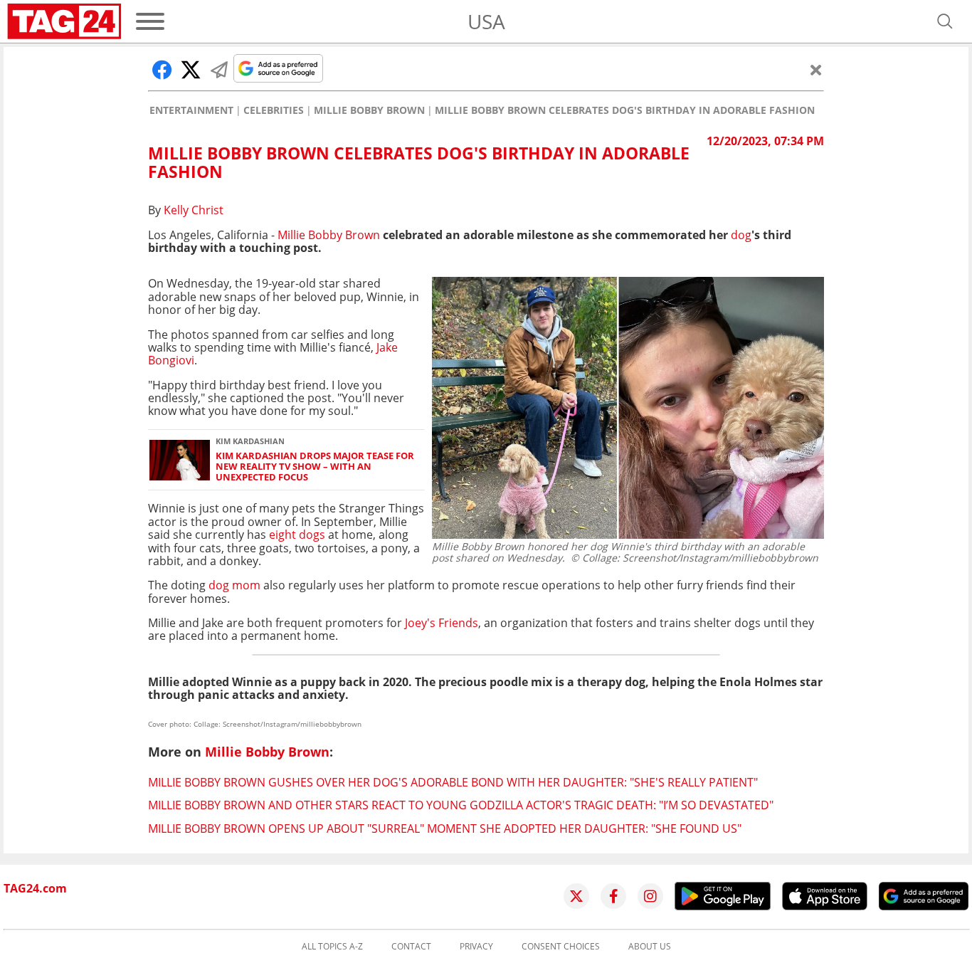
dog (741, 235)
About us (649, 947)
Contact (411, 947)
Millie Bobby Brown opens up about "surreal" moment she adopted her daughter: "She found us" (444, 828)
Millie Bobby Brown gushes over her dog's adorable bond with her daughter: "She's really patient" (453, 782)
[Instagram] (650, 896)
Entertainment (191, 110)
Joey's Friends (441, 623)
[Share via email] (219, 70)
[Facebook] (613, 896)
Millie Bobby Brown (369, 110)
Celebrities (273, 110)
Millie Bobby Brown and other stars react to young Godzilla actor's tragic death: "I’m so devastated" (460, 805)
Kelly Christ (193, 210)
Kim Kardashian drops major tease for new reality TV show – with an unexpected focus (315, 467)
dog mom (234, 585)
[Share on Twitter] (190, 70)
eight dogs (297, 534)
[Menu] (150, 21)
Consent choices (561, 947)
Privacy (476, 947)
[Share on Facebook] (162, 70)
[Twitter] (576, 896)
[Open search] (945, 21)
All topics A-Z (332, 947)
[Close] (816, 70)
